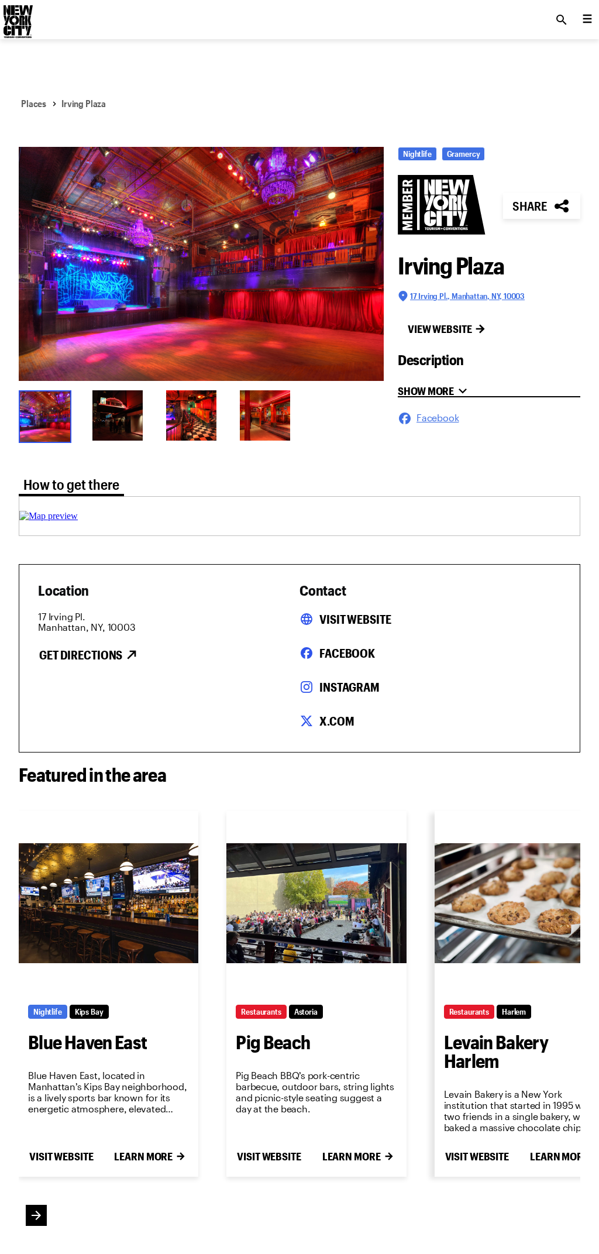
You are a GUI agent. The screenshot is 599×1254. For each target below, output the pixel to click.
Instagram (349, 687)
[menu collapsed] (587, 20)
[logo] (17, 16)
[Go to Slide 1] (48, 415)
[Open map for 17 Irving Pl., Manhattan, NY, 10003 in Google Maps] (48, 516)
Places (33, 103)
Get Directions (80, 655)
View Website (440, 328)
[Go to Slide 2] (121, 415)
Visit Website (355, 619)
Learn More (143, 1156)
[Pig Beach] (316, 903)
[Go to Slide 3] (195, 415)
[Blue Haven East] (108, 903)
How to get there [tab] (71, 484)
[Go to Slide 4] (269, 415)
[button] (201, 264)
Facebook (347, 653)
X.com (336, 721)
